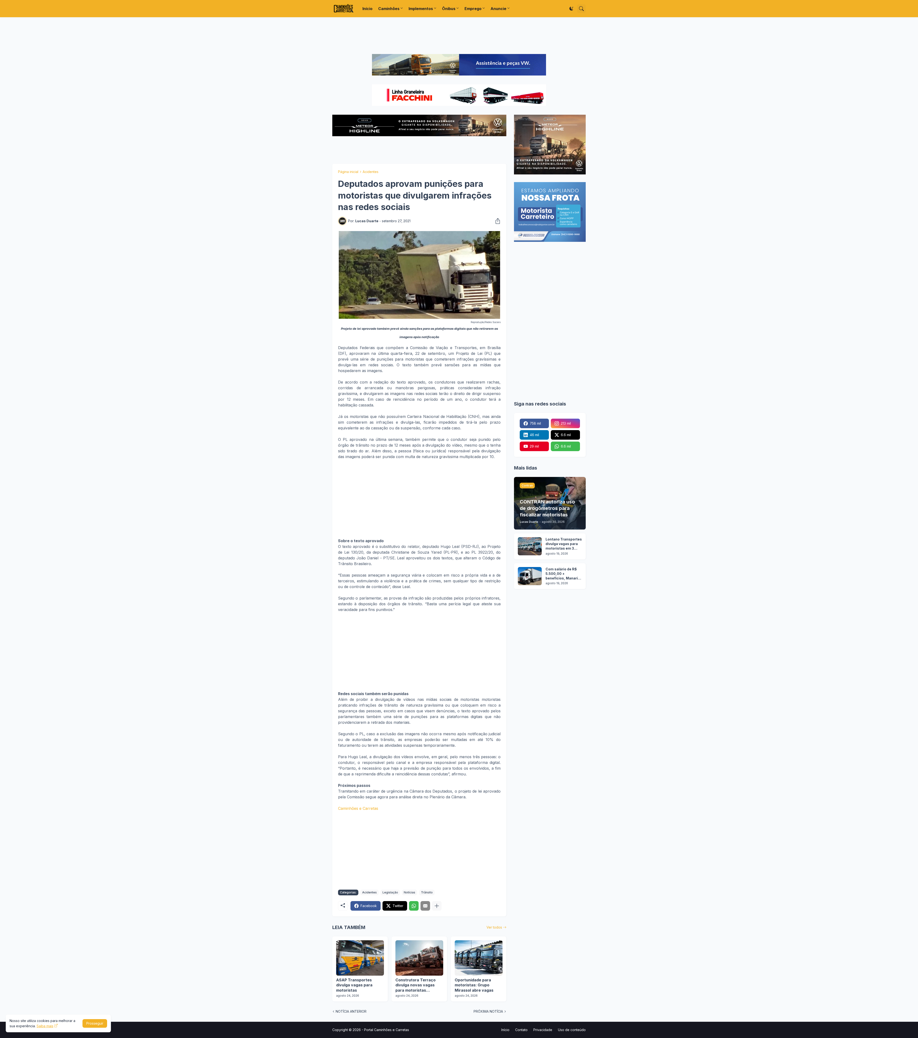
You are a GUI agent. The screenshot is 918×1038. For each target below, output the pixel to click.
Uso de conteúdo (572, 1030)
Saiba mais (45, 1026)
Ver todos (494, 927)
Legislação (390, 892)
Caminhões (388, 8)
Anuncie (498, 8)
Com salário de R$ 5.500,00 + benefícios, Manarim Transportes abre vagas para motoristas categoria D (563, 574)
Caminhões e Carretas (358, 808)
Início (367, 8)
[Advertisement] (459, 35)
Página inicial (348, 172)
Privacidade (542, 1030)
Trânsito (427, 892)
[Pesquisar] (581, 8)
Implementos (421, 8)
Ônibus (448, 8)
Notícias (409, 892)
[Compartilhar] (496, 221)
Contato (521, 1030)
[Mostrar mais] (437, 906)
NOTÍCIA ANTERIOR (351, 1011)
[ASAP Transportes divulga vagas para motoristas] (360, 958)
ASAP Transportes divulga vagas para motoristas (354, 985)
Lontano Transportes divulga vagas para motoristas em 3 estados (564, 544)
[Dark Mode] (571, 8)
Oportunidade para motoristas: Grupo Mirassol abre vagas (474, 985)
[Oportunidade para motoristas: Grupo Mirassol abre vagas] (479, 958)
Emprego (472, 8)
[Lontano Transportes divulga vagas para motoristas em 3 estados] (530, 546)
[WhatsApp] (414, 906)
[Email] (425, 906)
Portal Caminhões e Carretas (386, 1030)
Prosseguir (94, 1023)
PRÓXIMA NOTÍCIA (488, 1011)
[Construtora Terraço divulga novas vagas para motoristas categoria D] (419, 958)
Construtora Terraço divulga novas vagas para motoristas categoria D (415, 985)
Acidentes (370, 172)
